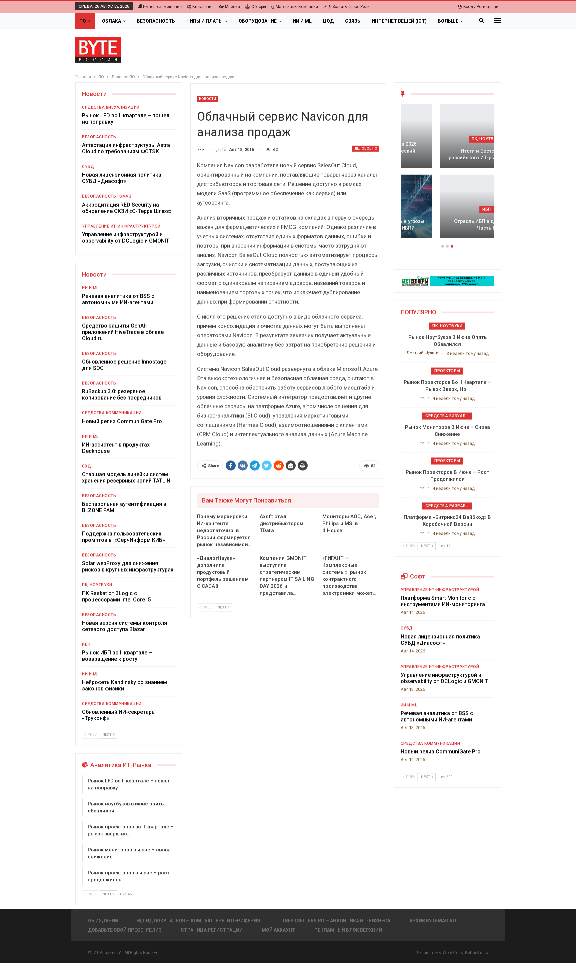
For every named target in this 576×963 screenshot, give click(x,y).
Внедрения (203, 6)
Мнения (232, 6)
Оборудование (258, 21)
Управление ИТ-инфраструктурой (121, 226)
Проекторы (447, 371)
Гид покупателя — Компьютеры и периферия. (202, 920)
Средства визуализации (111, 107)
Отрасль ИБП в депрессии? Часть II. (447, 224)
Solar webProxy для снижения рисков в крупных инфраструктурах (127, 566)
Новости (207, 99)
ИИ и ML (302, 21)
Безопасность (156, 21)
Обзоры (258, 6)
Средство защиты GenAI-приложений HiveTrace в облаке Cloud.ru (123, 332)
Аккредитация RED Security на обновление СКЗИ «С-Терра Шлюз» (127, 208)
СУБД (88, 166)
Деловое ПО (365, 148)
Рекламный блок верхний (348, 930)
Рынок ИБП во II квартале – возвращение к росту (117, 655)
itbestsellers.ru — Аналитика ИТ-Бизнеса (335, 920)
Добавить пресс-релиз (350, 6)
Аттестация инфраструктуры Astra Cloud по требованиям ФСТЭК (126, 148)
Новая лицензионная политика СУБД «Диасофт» (121, 178)
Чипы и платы (204, 21)
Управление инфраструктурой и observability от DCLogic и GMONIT (125, 237)
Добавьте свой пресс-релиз (125, 930)
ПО (82, 21)
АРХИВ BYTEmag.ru (432, 920)
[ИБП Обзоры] (447, 280)
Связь (352, 21)
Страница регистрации (212, 930)
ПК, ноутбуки (97, 584)
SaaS (125, 196)
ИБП (86, 644)
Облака (111, 21)
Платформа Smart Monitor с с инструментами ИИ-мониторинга (443, 601)
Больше (448, 21)
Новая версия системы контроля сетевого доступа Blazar (124, 626)
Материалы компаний (297, 6)
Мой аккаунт (278, 930)
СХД (86, 466)
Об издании (103, 920)
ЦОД (328, 21)
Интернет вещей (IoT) (399, 21)
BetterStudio (476, 952)
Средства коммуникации (112, 413)
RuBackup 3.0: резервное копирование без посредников (122, 394)
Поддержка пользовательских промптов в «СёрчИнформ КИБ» (123, 536)
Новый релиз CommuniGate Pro (122, 421)
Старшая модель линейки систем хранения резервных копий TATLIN (126, 477)
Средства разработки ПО (448, 505)
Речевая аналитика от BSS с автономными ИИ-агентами (118, 299)
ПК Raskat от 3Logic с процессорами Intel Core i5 (116, 596)
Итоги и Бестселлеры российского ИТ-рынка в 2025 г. (447, 154)
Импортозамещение (162, 6)
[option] (447, 174)
